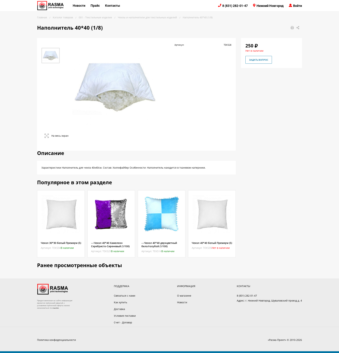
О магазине (184, 295)
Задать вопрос (258, 59)
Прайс (95, 5)
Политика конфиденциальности (56, 340)
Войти (297, 6)
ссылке (55, 308)
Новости (79, 5)
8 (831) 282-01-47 (235, 6)
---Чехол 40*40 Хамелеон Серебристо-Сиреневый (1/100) (110, 244)
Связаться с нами (124, 295)
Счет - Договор (123, 322)
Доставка (119, 309)
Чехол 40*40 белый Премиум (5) (212, 243)
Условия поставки (125, 315)
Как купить (120, 302)
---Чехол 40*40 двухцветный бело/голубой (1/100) (159, 244)
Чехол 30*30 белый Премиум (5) (61, 243)
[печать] (292, 28)
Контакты (112, 5)
